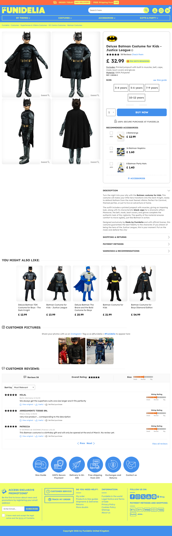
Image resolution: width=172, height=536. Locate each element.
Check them (137, 54)
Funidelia (5, 25)
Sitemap (106, 510)
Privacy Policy (108, 504)
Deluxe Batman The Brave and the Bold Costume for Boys (84, 307)
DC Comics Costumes (57, 25)
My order (80, 496)
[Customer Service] (161, 10)
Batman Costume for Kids (113, 306)
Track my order (60, 499)
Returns (80, 504)
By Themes (22, 18)
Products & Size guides (87, 499)
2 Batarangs (132, 133)
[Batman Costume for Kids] (114, 284)
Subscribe (32, 509)
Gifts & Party (148, 18)
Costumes (64, 18)
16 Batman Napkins (135, 148)
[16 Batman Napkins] (121, 152)
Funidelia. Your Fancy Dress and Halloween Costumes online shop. (23, 10)
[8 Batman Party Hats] (121, 167)
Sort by (8, 387)
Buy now (141, 112)
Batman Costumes (74, 25)
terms (21, 518)
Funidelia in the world (112, 496)
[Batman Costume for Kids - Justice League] (57, 284)
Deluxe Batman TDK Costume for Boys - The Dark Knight (29, 307)
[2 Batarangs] (121, 137)
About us (106, 512)
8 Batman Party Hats (136, 163)
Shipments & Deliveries (87, 501)
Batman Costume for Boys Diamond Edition (142, 306)
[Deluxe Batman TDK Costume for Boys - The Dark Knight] (29, 284)
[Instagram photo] (71, 350)
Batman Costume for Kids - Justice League (56, 306)
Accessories (106, 18)
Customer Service (61, 491)
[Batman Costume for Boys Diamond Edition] (142, 284)
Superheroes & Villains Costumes (34, 25)
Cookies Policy (109, 507)
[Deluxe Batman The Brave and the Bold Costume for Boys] (86, 284)
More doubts (82, 507)
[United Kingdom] (132, 497)
